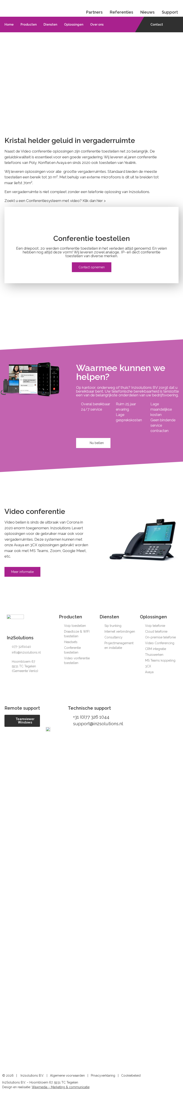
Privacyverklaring (103, 1075)
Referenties (121, 12)
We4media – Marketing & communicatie (60, 1087)
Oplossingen (73, 24)
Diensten (50, 24)
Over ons (97, 24)
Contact (156, 24)
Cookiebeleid (131, 1075)
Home (9, 24)
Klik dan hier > (94, 200)
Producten (29, 24)
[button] (91, 267)
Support (170, 12)
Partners (94, 12)
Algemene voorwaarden (67, 1075)
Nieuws (147, 12)
